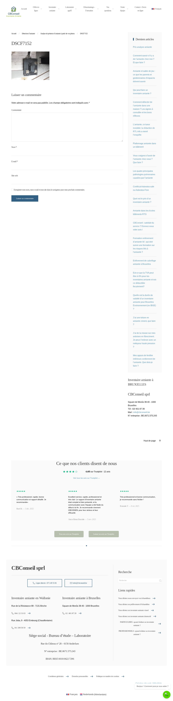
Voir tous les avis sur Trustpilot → (86, 478)
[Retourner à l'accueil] (13, 12)
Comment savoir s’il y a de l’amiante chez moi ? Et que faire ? (143, 59)
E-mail (14, 161)
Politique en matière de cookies (107, 676)
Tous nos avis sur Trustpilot (69, 534)
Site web (14, 176)
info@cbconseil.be (141, 412)
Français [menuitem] (74, 694)
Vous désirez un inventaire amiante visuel (133, 610)
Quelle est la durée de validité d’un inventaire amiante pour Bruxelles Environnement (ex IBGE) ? (144, 302)
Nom (14, 147)
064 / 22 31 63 (20, 613)
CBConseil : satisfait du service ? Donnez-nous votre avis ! (143, 226)
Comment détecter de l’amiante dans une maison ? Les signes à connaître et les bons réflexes (143, 109)
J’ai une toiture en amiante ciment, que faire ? (144, 321)
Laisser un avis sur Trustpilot (103, 534)
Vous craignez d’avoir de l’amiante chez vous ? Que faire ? (144, 159)
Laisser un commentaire (25, 198)
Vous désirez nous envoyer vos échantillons (134, 598)
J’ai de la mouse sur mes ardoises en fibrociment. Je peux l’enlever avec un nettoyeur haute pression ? (144, 340)
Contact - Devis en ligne (140, 9)
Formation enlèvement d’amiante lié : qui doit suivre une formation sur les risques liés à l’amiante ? (144, 245)
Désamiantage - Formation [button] (89, 9)
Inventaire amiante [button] (52, 9)
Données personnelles (80, 676)
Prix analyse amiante (142, 47)
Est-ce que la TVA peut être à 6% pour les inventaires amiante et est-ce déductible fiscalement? (145, 280)
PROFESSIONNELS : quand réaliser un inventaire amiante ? (137, 632)
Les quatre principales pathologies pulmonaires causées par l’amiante (144, 174)
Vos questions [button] (107, 9)
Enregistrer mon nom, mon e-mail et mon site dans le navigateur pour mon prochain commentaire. (49, 190)
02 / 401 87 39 (70, 613)
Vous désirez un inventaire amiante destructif (134, 616)
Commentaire (16, 110)
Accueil (24, 9)
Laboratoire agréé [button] (69, 9)
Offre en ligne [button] (36, 9)
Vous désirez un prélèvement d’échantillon (133, 604)
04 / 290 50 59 (20, 628)
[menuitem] (72, 694)
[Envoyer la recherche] (160, 580)
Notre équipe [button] (122, 9)
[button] (157, 9)
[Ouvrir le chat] (166, 694)
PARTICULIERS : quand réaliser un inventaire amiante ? (137, 623)
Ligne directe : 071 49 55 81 (46, 583)
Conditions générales (55, 676)
